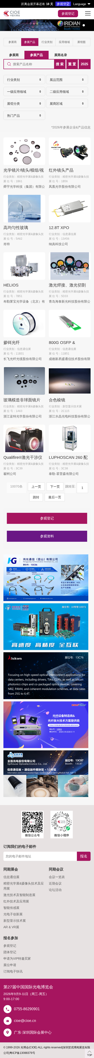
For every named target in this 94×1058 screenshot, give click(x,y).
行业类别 (47, 42)
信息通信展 (11, 877)
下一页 (55, 486)
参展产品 (29, 42)
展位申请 (9, 965)
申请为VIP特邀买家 (17, 958)
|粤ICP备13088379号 (22, 1053)
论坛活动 (55, 890)
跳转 (36, 497)
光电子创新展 (13, 914)
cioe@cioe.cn (25, 1021)
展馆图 (81, 42)
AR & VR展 (11, 927)
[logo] (11, 13)
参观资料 (47, 536)
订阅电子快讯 (13, 971)
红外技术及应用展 (16, 901)
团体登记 (9, 952)
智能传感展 (11, 908)
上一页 (36, 486)
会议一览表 (57, 877)
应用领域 (64, 42)
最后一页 (54, 497)
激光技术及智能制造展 (19, 895)
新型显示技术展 (14, 920)
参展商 (12, 42)
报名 (83, 856)
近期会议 (55, 883)
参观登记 (68, 13)
